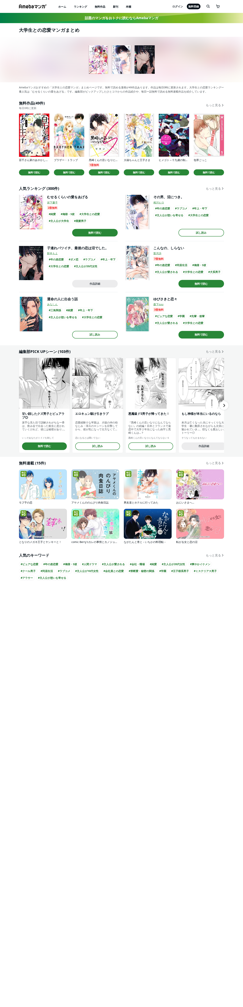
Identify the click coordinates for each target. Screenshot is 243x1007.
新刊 (115, 6)
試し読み (201, 232)
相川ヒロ (158, 202)
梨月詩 (157, 253)
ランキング (80, 6)
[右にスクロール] (224, 405)
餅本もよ (52, 253)
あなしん (52, 304)
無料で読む (34, 172)
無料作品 (100, 6)
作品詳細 (95, 283)
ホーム (62, 6)
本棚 (128, 6)
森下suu (158, 304)
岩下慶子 (52, 202)
